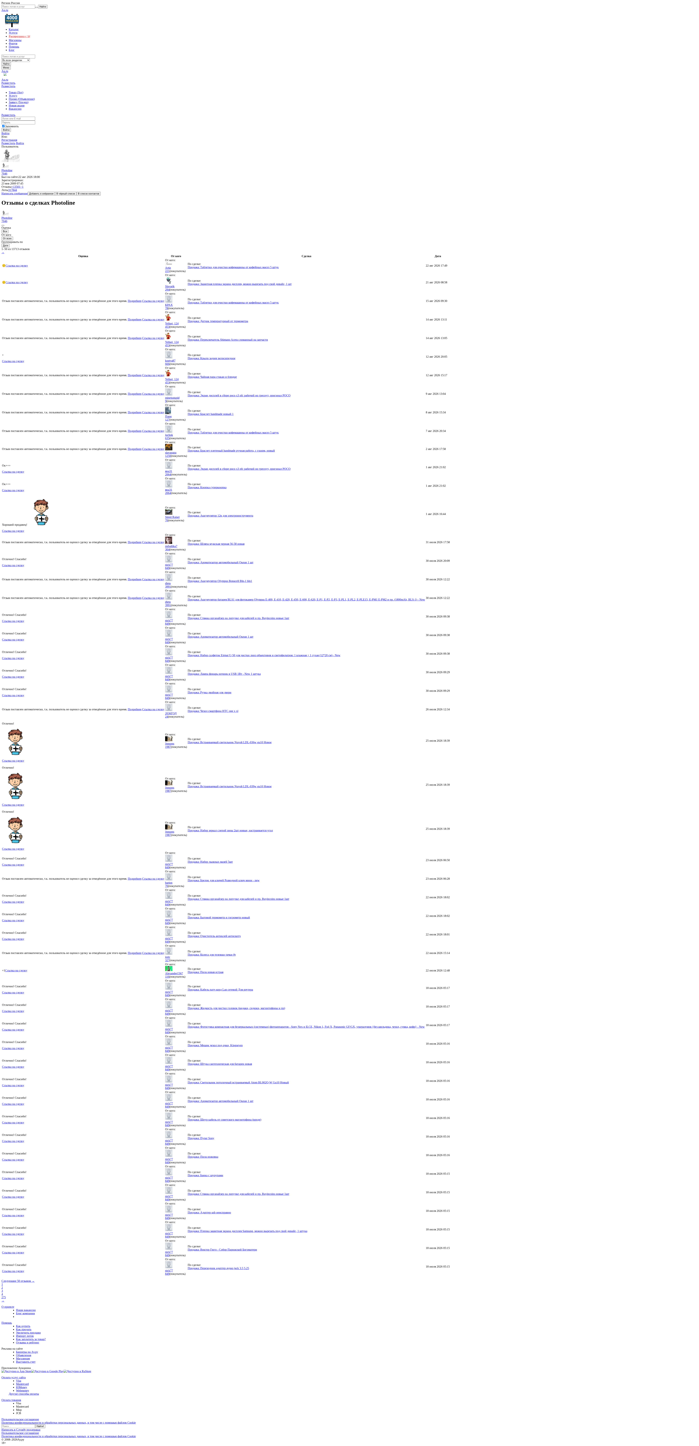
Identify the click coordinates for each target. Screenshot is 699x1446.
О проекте (7, 1306)
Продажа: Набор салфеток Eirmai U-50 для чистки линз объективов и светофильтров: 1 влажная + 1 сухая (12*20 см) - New (264, 655)
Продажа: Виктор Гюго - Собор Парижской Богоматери (222, 1249)
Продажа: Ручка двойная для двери (209, 692)
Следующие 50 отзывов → (18, 1280)
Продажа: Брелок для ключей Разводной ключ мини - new (224, 880)
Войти (5, 133)
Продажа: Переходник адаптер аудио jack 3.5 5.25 (218, 1268)
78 (166, 308)
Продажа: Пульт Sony (201, 1138)
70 (166, 520)
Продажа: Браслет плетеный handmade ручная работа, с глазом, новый (231, 450)
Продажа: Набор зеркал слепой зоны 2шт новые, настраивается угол (230, 830)
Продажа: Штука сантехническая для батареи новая (220, 1063)
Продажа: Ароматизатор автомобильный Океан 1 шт (220, 562)
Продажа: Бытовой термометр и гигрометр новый (219, 917)
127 (167, 419)
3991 (168, 586)
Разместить (8, 82)
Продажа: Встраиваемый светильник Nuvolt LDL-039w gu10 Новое (230, 786)
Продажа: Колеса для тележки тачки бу (212, 954)
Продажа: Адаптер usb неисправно (209, 1212)
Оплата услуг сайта (13, 1377)
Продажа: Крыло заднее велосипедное (211, 358)
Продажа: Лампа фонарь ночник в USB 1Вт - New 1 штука (224, 673)
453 (167, 326)
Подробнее (134, 300)
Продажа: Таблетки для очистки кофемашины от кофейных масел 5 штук (233, 267)
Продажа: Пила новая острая (205, 972)
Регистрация (9, 139)
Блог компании (25, 1313)
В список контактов (88, 193)
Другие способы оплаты (24, 1393)
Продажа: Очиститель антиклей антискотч (214, 936)
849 (167, 568)
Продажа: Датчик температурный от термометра (218, 321)
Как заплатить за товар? (31, 1339)
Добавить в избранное (41, 193)
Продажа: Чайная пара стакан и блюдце (212, 376)
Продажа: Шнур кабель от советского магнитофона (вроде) (224, 1119)
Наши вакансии (26, 1310)
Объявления (23, 1355)
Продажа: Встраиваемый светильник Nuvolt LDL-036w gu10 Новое (230, 742)
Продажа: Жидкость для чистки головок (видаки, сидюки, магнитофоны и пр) (236, 1008)
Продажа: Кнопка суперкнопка (207, 487)
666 (167, 363)
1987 (168, 746)
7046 (4, 173)
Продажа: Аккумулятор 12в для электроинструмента (220, 515)
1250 (168, 455)
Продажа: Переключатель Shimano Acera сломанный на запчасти (228, 339)
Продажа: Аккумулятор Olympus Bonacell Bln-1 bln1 (220, 581)
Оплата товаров (11, 1400)
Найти (6, 63)
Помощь (6, 1322)
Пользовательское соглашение (20, 1419)
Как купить (23, 1326)
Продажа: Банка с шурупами (205, 1175)
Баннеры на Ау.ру (27, 1351)
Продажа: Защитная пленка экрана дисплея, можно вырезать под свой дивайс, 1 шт (240, 284)
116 (167, 976)
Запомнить (12, 126)
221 (167, 271)
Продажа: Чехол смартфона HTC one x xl (213, 711)
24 (166, 716)
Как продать (23, 1329)
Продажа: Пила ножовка (203, 1156)
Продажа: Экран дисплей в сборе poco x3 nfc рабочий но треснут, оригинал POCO (239, 395)
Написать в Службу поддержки (20, 1429)
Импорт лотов (25, 1335)
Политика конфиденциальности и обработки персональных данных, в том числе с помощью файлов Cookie (68, 1422)
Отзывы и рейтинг (27, 1342)
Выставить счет (25, 1361)
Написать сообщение (14, 193)
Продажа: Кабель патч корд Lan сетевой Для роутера (220, 989)
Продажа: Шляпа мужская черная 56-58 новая (216, 543)
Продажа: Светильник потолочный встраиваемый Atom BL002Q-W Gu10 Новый (238, 1082)
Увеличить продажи (28, 1332)
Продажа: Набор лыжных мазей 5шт (210, 861)
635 (167, 438)
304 (167, 549)
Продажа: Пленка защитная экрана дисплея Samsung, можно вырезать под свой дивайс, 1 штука (247, 1231)
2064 (168, 474)
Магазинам (23, 1358)
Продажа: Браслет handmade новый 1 (211, 414)
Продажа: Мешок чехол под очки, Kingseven (215, 1045)
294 (167, 289)
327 (167, 960)
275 (3, 1297)
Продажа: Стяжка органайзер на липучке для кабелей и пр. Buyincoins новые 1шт (238, 618)
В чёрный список (65, 193)
